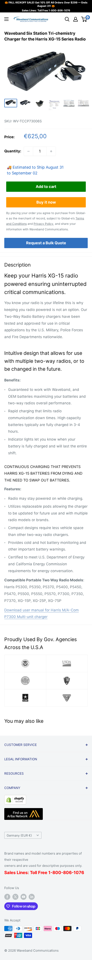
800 (56, 872)
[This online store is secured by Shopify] (15, 798)
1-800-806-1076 (59, 10)
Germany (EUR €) (19, 835)
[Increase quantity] (51, 151)
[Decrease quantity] (28, 151)
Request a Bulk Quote (46, 243)
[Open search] (67, 19)
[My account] (75, 19)
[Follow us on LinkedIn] (32, 897)
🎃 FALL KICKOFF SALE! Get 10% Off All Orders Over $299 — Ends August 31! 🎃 (46, 4)
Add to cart (46, 186)
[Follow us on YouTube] (24, 897)
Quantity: (12, 151)
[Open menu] (6, 19)
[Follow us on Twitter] (15, 897)
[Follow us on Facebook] (7, 897)
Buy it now (46, 202)
